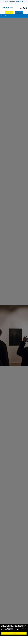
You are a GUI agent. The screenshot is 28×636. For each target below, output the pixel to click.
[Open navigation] (1, 8)
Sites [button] (26, 8)
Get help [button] (19, 12)
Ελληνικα (17, 4)
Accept (14, 633)
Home (2, 15)
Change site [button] (18, 1)
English (11, 4)
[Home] (8, 7)
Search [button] (21, 8)
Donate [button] (24, 8)
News (6, 15)
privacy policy (10, 628)
